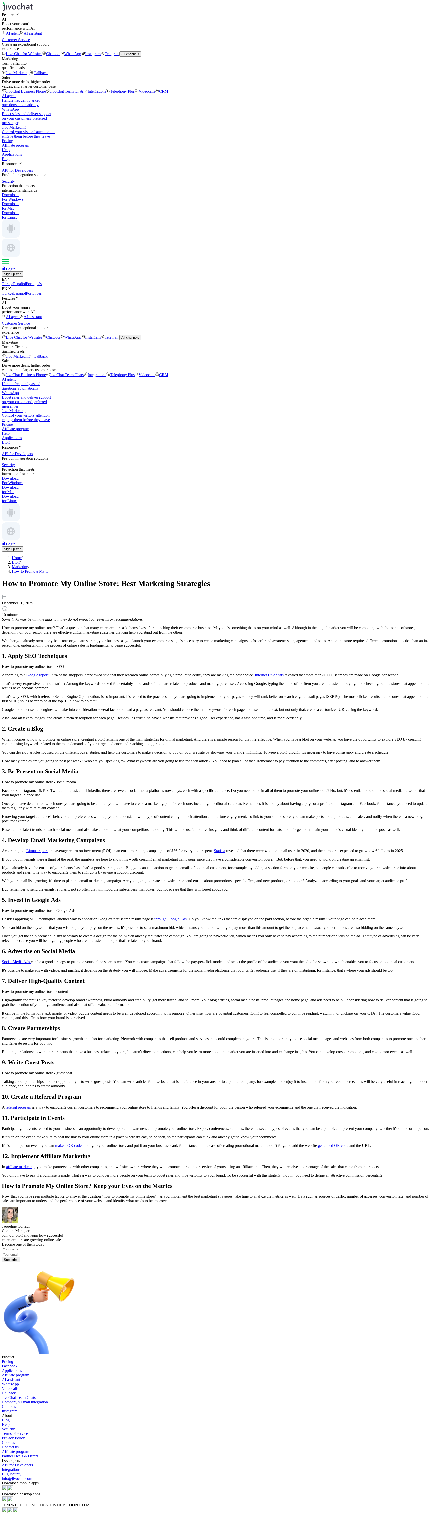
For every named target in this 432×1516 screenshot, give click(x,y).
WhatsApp (72, 54)
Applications (12, 154)
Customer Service (16, 40)
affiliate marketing (20, 1167)
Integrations (97, 91)
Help (6, 150)
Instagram (93, 54)
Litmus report (37, 851)
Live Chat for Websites (24, 54)
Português (34, 284)
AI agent (13, 33)
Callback (41, 73)
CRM (163, 91)
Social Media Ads (16, 962)
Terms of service (15, 1433)
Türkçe (7, 284)
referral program (18, 1107)
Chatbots (53, 54)
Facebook (10, 1366)
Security (8, 1429)
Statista (219, 851)
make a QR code (68, 1145)
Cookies (8, 1442)
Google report (37, 675)
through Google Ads (170, 919)
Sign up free (13, 274)
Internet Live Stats (269, 675)
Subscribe (11, 1260)
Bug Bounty (12, 1474)
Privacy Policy (13, 1438)
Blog (6, 159)
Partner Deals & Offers (20, 1456)
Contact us (10, 1447)
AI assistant (33, 33)
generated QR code (333, 1145)
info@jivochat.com (17, 1478)
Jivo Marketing (18, 73)
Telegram (112, 54)
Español (19, 284)
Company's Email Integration (25, 1402)
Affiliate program (15, 145)
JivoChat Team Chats (67, 91)
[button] (216, 14)
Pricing (7, 141)
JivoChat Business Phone (26, 91)
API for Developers (17, 1465)
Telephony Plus (122, 91)
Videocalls (147, 91)
